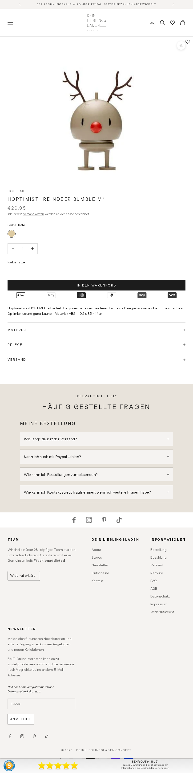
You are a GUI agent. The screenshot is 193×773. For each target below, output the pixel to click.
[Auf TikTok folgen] (119, 520)
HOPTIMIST (18, 191)
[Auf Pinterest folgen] (104, 520)
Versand (156, 565)
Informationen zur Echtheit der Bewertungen (145, 768)
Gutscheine (100, 573)
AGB (153, 588)
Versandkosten (33, 214)
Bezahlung (158, 557)
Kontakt (97, 581)
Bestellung (158, 550)
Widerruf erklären (23, 575)
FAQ (153, 581)
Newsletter (100, 565)
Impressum (158, 604)
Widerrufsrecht (162, 612)
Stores (97, 557)
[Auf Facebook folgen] (74, 520)
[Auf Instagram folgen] (89, 520)
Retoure (156, 573)
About (96, 550)
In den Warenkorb (96, 285)
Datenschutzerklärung (22, 691)
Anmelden (20, 719)
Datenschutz (160, 596)
